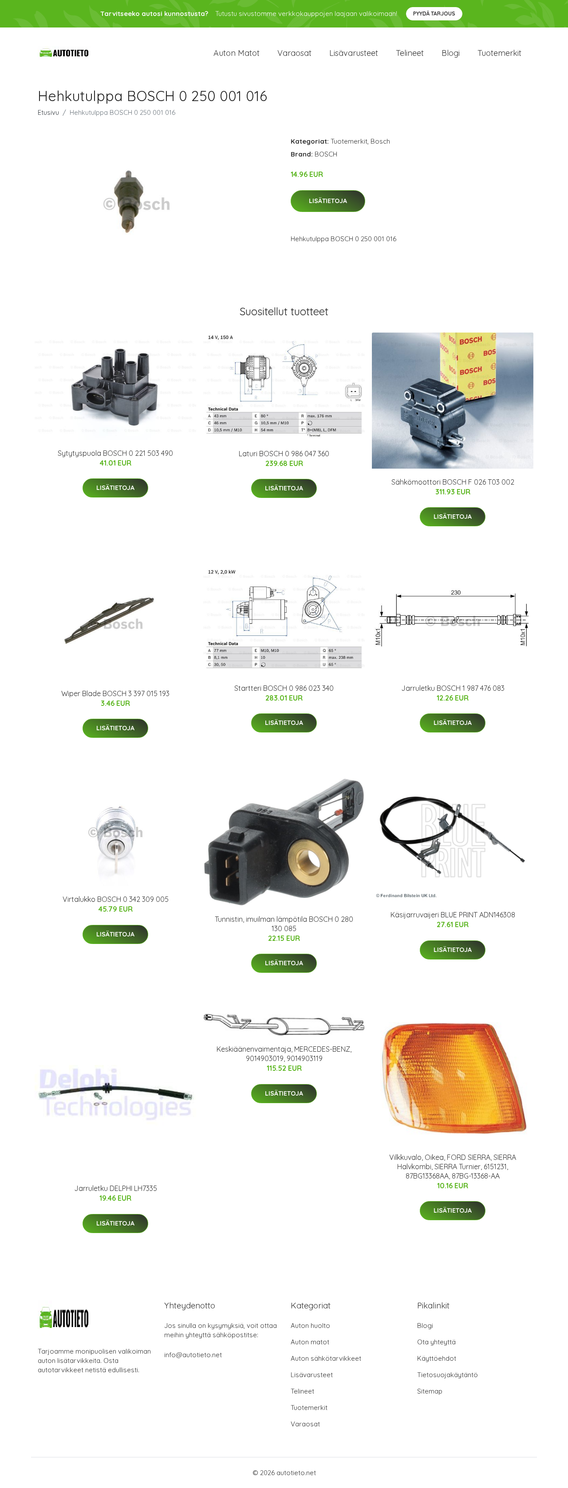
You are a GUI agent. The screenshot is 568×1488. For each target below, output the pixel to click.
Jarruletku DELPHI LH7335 (115, 1188)
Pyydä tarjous (434, 13)
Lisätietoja (328, 201)
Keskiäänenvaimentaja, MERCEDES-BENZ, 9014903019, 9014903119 (284, 1054)
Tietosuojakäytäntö (447, 1375)
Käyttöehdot (436, 1358)
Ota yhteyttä (436, 1342)
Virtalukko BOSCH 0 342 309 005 (116, 899)
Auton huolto (310, 1325)
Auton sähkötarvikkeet (326, 1358)
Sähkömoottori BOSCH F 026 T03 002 (452, 482)
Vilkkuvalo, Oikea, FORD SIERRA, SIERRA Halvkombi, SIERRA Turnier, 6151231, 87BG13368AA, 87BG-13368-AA (452, 1166)
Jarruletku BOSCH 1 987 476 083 (453, 688)
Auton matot (236, 53)
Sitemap (429, 1391)
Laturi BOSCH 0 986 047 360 (284, 453)
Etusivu (48, 112)
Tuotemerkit (499, 53)
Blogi (451, 53)
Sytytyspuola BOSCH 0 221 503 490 (115, 453)
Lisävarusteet (353, 53)
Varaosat (294, 53)
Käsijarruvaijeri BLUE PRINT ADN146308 (452, 914)
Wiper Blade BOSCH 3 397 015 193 (115, 693)
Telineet (410, 53)
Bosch (380, 141)
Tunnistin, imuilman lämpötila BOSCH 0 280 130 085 (284, 924)
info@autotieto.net (193, 1355)
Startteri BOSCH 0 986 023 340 (284, 688)
